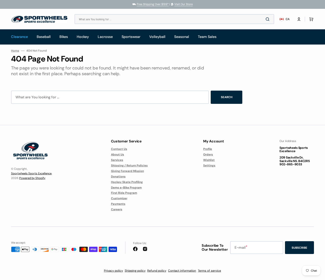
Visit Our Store (183, 4)
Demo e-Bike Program (126, 187)
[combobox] (174, 19)
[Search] (268, 19)
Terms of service (209, 271)
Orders (208, 154)
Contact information (182, 271)
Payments (118, 204)
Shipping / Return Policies (129, 165)
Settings (209, 165)
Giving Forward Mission (127, 171)
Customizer (119, 198)
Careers (116, 209)
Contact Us (119, 149)
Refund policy (156, 271)
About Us (117, 154)
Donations (118, 176)
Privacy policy (113, 271)
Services (117, 160)
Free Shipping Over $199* (153, 4)
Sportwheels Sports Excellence (31, 173)
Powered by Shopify (32, 178)
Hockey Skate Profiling (127, 182)
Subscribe (299, 248)
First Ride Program (124, 193)
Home (15, 50)
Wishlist (209, 160)
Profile (207, 149)
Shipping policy (135, 271)
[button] (299, 19)
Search (226, 97)
